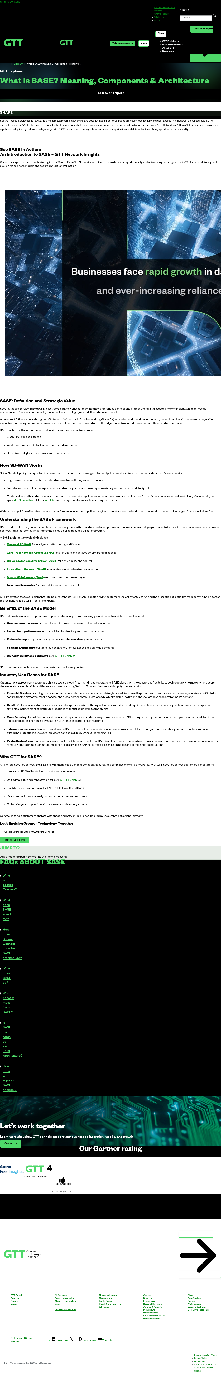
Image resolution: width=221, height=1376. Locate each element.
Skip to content (10, 2)
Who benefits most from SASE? (8, 1003)
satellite (50, 500)
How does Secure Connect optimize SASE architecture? (12, 944)
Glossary (18, 64)
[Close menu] (160, 34)
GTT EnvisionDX (65, 656)
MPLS (17, 500)
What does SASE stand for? (7, 910)
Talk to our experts (122, 43)
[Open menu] (143, 43)
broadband (28, 500)
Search (184, 10)
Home (8, 64)
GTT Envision (68, 780)
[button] (3, 883)
